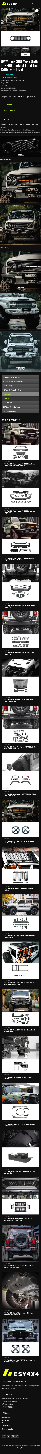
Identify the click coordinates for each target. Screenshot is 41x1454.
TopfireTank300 (30, 97)
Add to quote (9, 110)
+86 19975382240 (8, 1407)
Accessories (6, 1423)
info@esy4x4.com (8, 1404)
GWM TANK (12, 97)
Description (8, 120)
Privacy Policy (20, 1448)
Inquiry (10, 104)
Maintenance (6, 1420)
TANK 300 (20, 97)
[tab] (22, 120)
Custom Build (6, 1425)
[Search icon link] (32, 4)
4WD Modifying (6, 1417)
